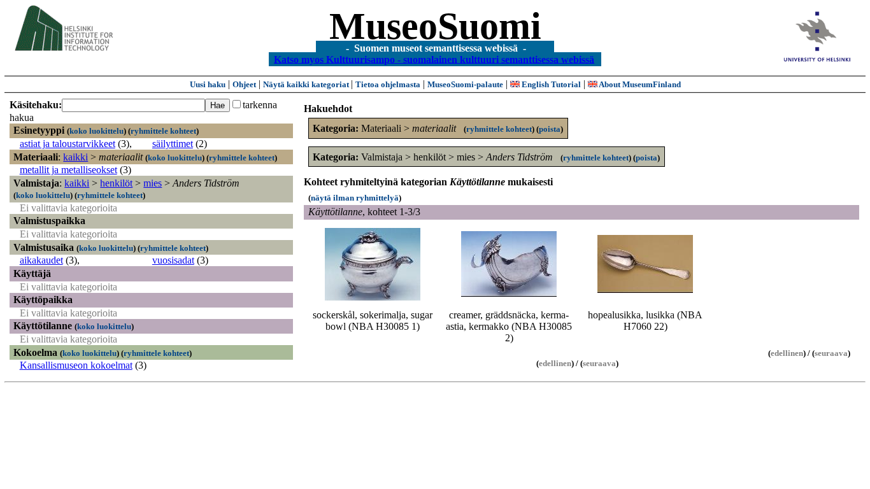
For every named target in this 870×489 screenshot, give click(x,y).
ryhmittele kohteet (163, 131)
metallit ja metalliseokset (68, 169)
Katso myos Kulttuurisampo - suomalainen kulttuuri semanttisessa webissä (434, 58)
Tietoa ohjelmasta (387, 84)
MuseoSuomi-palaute (465, 84)
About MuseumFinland (639, 84)
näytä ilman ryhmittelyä (355, 197)
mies (152, 183)
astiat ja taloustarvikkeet (67, 143)
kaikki (75, 157)
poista (549, 129)
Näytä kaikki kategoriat (307, 84)
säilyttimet (172, 143)
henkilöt (116, 183)
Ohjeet (244, 84)
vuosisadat (173, 260)
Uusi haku (207, 84)
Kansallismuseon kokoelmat (76, 365)
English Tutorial (550, 84)
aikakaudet (41, 260)
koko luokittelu (96, 131)
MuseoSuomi (435, 26)
